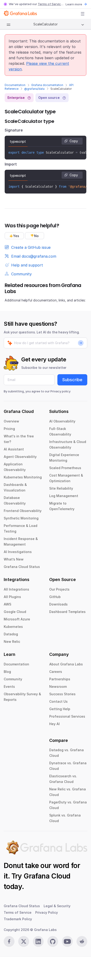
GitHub (55, 597)
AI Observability (62, 421)
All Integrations (16, 589)
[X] (23, 941)
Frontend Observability (23, 511)
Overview (11, 421)
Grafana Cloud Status (22, 567)
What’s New (14, 559)
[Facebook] (9, 941)
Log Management (63, 496)
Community (13, 679)
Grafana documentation (47, 85)
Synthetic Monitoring (21, 518)
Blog (7, 672)
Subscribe (72, 379)
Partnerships (59, 679)
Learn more (74, 4)
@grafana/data (34, 88)
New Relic (12, 641)
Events (9, 686)
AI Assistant (14, 449)
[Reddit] (82, 941)
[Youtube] (67, 941)
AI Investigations (18, 552)
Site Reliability (61, 488)
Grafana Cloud (47, 876)
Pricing (9, 429)
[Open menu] (82, 13)
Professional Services (67, 716)
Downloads (58, 604)
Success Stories (62, 694)
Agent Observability (20, 457)
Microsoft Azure (17, 619)
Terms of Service (50, 4)
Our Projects (59, 589)
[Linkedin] (38, 941)
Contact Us (58, 701)
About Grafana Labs (66, 664)
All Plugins (12, 597)
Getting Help (59, 709)
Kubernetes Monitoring (23, 477)
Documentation (15, 85)
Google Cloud (15, 612)
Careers (55, 672)
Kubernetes (13, 627)
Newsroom (58, 686)
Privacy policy (60, 391)
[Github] (52, 941)
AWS (7, 604)
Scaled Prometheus (65, 468)
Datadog (11, 634)
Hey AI (54, 724)
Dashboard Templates (67, 612)
